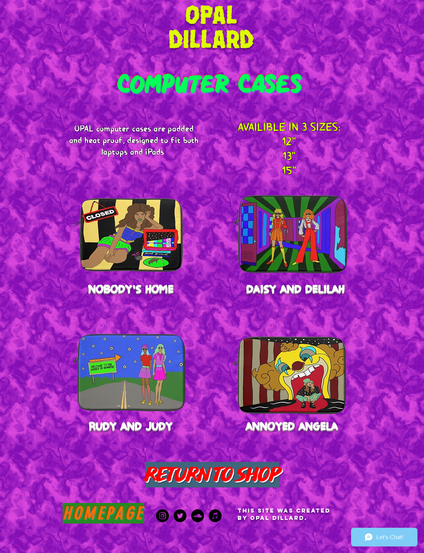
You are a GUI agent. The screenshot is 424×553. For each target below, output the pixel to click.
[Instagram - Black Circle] (162, 515)
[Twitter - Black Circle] (180, 515)
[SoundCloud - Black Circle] (197, 515)
